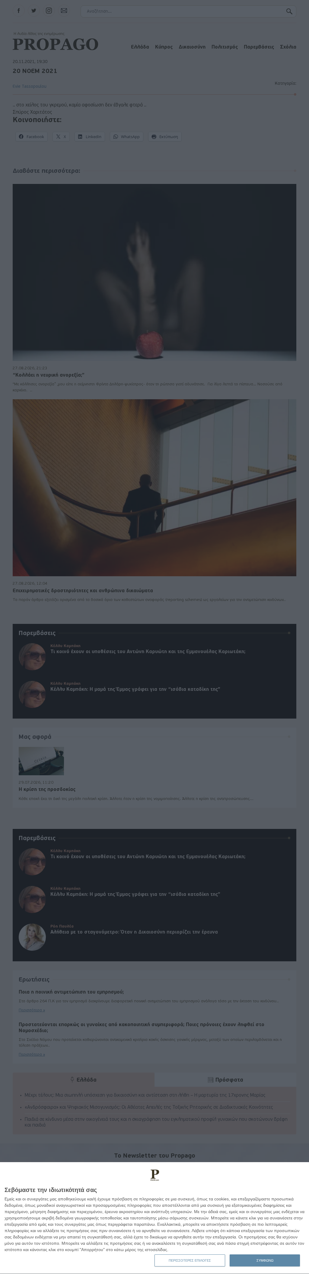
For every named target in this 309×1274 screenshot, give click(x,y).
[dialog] (154, 1218)
